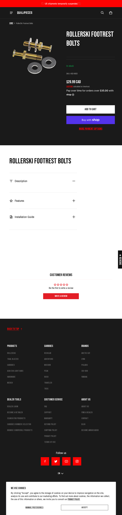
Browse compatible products (19, 430)
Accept (85, 507)
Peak (46, 371)
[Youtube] (66, 461)
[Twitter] (55, 461)
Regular (47, 353)
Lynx (83, 359)
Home (11, 23)
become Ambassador (90, 430)
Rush (46, 377)
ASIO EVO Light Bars (15, 371)
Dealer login (12, 406)
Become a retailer (15, 412)
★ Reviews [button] (120, 259)
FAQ (45, 406)
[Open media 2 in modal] (35, 55)
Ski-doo (84, 371)
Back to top (13, 329)
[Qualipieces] (24, 12)
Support (47, 412)
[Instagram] (77, 461)
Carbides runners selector (19, 424)
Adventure (48, 359)
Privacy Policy (50, 436)
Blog (83, 424)
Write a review (61, 296)
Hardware (11, 377)
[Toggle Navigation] (11, 13)
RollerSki (11, 353)
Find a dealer (87, 412)
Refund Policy (50, 424)
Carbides (11, 365)
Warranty (48, 418)
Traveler (48, 382)
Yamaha (84, 377)
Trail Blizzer (12, 359)
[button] (102, 13)
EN (59, 473)
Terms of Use (50, 442)
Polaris (84, 365)
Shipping (69, 86)
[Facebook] (45, 461)
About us (85, 406)
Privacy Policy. (74, 499)
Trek (46, 388)
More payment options (90, 129)
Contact (84, 418)
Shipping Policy (50, 430)
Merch (10, 382)
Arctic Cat (85, 353)
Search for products (16, 418)
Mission (47, 365)
